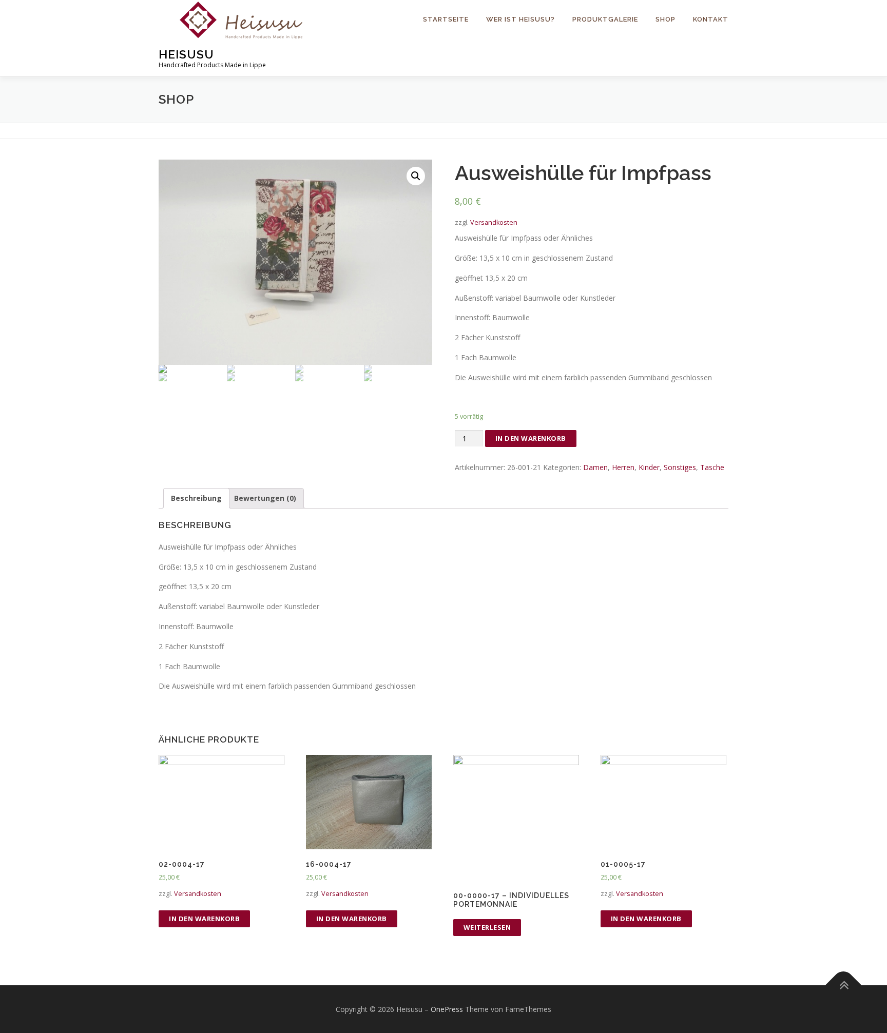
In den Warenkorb (530, 438)
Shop (665, 19)
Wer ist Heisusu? (520, 19)
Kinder (649, 467)
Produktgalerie (605, 19)
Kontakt (710, 19)
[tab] (196, 498)
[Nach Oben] (843, 985)
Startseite (446, 19)
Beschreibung (196, 498)
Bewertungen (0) (265, 498)
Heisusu (186, 54)
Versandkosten (493, 222)
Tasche (712, 467)
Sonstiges (680, 467)
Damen (595, 467)
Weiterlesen (487, 927)
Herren (623, 467)
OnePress (447, 1009)
